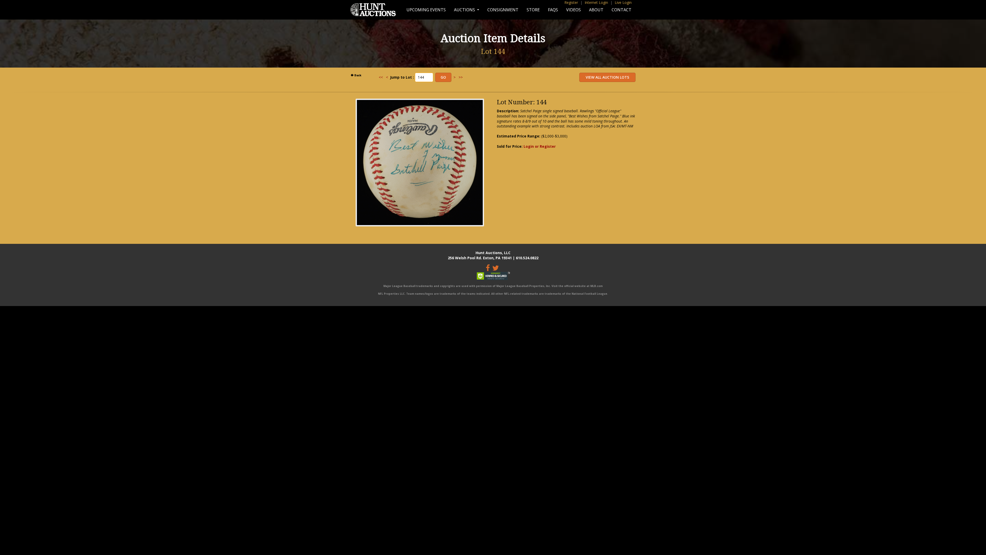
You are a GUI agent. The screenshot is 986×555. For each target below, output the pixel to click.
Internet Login (596, 2)
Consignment (502, 10)
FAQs (553, 10)
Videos (573, 10)
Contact (621, 10)
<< (381, 77)
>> (461, 77)
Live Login (623, 2)
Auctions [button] (465, 10)
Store (533, 10)
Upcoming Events (426, 10)
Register (571, 2)
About (596, 10)
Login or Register (540, 146)
